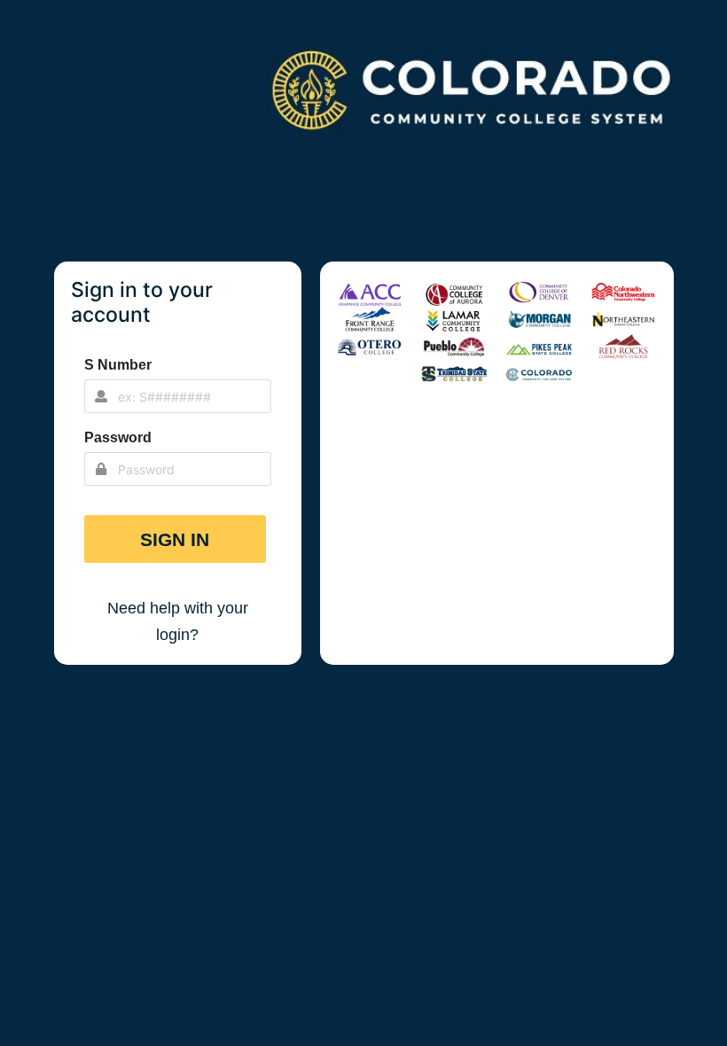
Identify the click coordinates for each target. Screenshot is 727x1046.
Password (118, 437)
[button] (175, 539)
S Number (118, 364)
